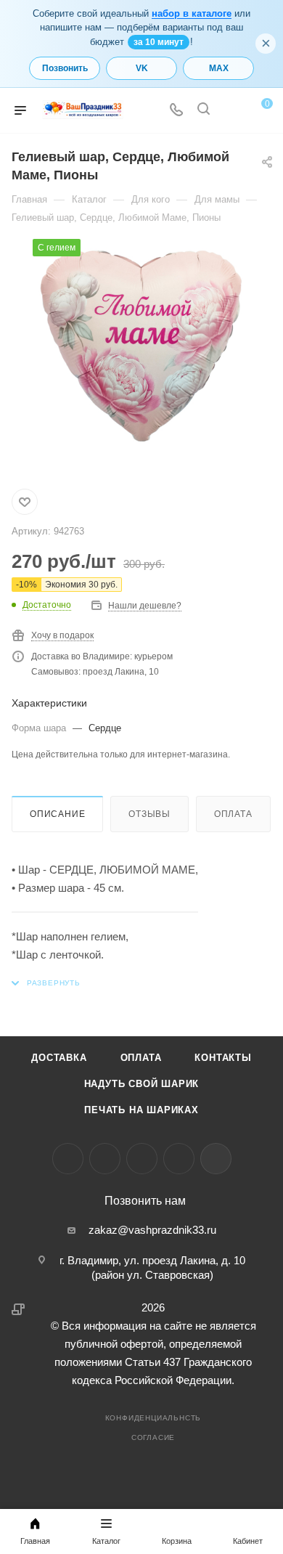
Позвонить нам (145, 1201)
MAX (219, 68)
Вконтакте (67, 1158)
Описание (57, 814)
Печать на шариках (141, 1110)
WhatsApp (178, 1158)
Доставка (58, 1057)
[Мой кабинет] (230, 111)
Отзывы (149, 814)
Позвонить (65, 68)
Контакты (222, 1057)
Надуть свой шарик (142, 1083)
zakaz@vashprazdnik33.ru (152, 1230)
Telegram (104, 1158)
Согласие (153, 1437)
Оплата (233, 814)
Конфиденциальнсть (153, 1418)
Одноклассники (141, 1158)
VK (142, 68)
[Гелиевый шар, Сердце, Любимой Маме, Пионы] (141, 348)
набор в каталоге (191, 13)
